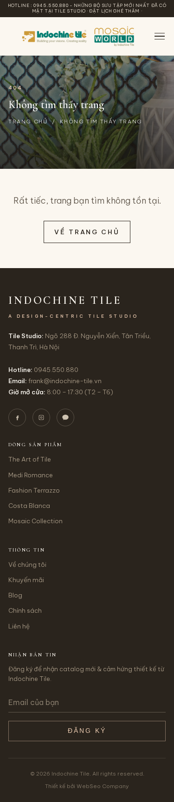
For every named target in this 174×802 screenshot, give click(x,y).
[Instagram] (41, 417)
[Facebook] (17, 417)
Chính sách (25, 610)
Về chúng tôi (27, 564)
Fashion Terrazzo (34, 490)
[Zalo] (65, 417)
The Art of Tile (29, 459)
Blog (15, 595)
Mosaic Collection (35, 521)
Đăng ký (87, 730)
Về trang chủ (87, 232)
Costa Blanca (29, 505)
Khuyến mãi (26, 580)
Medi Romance (30, 475)
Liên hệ (19, 626)
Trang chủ (28, 121)
